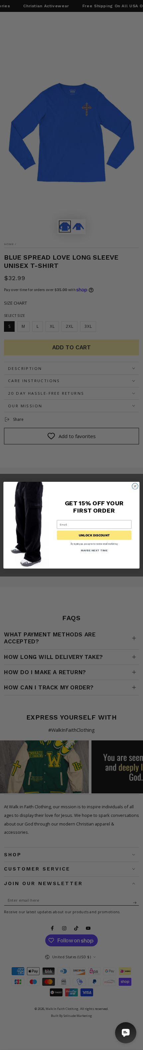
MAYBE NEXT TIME (94, 550)
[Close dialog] (135, 486)
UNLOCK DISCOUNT (94, 535)
